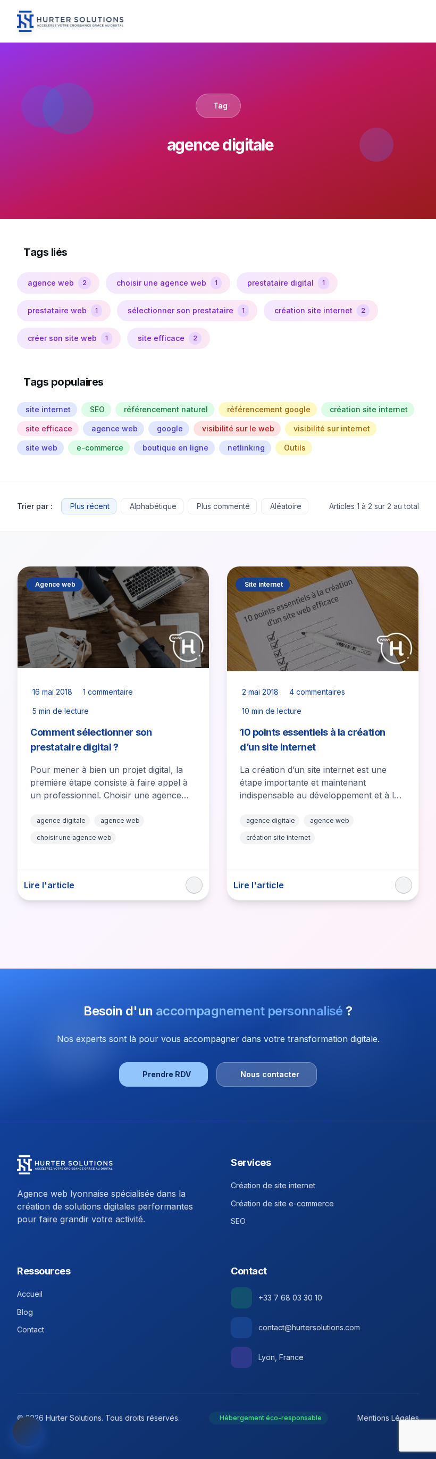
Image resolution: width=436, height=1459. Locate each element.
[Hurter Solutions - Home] (70, 21)
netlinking (246, 447)
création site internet (319, 310)
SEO (97, 409)
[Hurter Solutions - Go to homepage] (65, 1164)
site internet (48, 409)
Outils (295, 447)
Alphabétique (153, 506)
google (170, 428)
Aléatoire (285, 506)
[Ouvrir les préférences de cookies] (28, 1431)
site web (41, 447)
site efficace (167, 338)
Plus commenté (223, 506)
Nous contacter (269, 1074)
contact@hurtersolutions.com (309, 1327)
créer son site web (68, 338)
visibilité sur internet (332, 428)
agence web (57, 282)
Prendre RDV (166, 1074)
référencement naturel (166, 409)
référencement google (269, 409)
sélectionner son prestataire (186, 310)
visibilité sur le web (238, 428)
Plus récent (90, 506)
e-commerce (100, 447)
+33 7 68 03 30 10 (290, 1297)
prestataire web (63, 310)
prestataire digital (286, 282)
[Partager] (194, 885)
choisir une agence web (166, 282)
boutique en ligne (175, 447)
